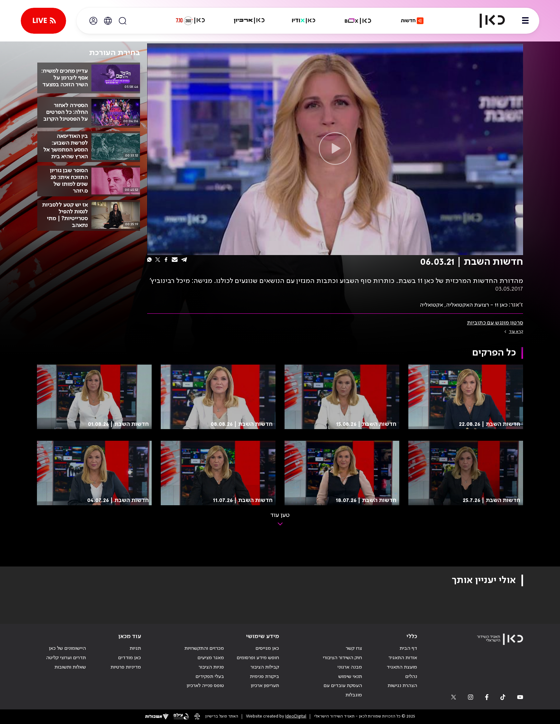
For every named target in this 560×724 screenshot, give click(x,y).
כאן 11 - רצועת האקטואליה (477, 305)
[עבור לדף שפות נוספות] (107, 20)
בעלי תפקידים (209, 676)
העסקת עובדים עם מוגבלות (342, 690)
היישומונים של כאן (67, 648)
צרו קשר (354, 648)
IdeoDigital (295, 716)
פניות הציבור (211, 667)
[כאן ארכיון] (249, 21)
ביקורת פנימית (264, 676)
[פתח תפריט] (525, 21)
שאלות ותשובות (70, 667)
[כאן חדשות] (412, 21)
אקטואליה (431, 305)
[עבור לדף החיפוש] (122, 20)
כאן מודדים (129, 657)
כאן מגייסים (267, 648)
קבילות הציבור (265, 667)
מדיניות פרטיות (126, 667)
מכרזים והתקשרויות (204, 648)
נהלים (411, 676)
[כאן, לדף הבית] (487, 20)
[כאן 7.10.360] (190, 21)
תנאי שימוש (350, 676)
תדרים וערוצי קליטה (66, 657)
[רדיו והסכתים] (304, 21)
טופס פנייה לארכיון (205, 685)
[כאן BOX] (358, 21)
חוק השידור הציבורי (342, 657)
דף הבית (408, 648)
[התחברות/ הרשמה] (93, 20)
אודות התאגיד (402, 657)
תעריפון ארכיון (265, 685)
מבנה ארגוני (349, 667)
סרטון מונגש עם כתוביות (495, 323)
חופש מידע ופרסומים (258, 657)
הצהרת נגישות (402, 685)
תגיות (135, 648)
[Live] (43, 21)
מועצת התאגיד (402, 667)
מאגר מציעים (210, 657)
